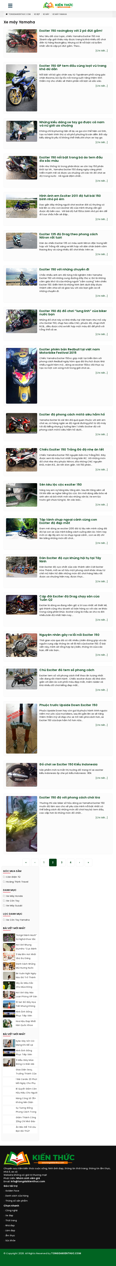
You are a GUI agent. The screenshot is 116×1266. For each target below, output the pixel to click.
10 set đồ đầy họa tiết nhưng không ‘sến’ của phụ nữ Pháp (26, 1008)
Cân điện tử (13, 877)
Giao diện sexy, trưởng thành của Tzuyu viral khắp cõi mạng (26, 1076)
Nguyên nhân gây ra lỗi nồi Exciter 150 (69, 635)
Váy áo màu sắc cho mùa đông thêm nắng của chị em (25, 989)
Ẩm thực (10, 1236)
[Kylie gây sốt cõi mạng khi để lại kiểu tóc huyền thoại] (9, 1044)
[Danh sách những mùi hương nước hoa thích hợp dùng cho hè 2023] (9, 966)
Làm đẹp (10, 1231)
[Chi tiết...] (102, 51)
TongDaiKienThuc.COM (20, 14)
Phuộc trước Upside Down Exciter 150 (68, 705)
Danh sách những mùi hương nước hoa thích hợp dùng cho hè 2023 (26, 970)
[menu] (10, 6)
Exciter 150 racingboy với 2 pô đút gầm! (70, 30)
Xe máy (46, 14)
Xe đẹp (37, 14)
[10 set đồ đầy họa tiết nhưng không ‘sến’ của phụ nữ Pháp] (9, 1007)
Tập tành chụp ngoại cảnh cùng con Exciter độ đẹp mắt (68, 521)
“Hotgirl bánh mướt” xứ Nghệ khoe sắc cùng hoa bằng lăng (26, 941)
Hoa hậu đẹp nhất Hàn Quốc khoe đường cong (26, 1025)
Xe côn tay (12, 901)
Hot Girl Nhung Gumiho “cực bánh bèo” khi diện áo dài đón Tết (26, 951)
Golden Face (12, 1191)
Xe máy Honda (14, 896)
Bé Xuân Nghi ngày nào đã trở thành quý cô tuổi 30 (26, 978)
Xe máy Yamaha (59, 14)
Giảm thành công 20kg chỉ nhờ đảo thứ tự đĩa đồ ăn (26, 1122)
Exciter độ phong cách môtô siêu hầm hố (72, 414)
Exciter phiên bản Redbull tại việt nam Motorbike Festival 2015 (69, 351)
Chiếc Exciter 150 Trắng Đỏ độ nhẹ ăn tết (71, 449)
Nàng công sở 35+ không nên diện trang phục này (26, 1102)
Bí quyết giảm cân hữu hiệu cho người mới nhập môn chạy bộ (26, 1095)
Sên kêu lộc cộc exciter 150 (60, 484)
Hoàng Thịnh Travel (17, 882)
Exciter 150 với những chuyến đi (64, 269)
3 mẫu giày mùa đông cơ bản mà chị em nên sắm (25, 1064)
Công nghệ (11, 1211)
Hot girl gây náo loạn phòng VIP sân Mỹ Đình (26, 997)
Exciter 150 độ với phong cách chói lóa (69, 797)
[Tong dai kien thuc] (58, 5)
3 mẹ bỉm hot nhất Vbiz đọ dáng (26, 956)
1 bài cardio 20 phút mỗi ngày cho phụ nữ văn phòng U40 (26, 1083)
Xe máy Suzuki (14, 906)
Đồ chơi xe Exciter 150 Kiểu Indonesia (68, 764)
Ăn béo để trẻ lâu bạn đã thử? (26, 1129)
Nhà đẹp (10, 1226)
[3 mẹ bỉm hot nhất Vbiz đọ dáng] (9, 960)
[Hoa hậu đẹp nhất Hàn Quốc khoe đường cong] (9, 1027)
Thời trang (11, 1221)
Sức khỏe (10, 1241)
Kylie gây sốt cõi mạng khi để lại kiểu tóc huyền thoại (25, 1047)
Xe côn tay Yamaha (18, 920)
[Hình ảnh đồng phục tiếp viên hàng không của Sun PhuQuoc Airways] (9, 1013)
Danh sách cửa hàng (16, 1196)
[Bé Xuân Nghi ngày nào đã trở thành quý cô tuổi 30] (9, 979)
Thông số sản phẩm (16, 1201)
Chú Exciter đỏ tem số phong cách (66, 670)
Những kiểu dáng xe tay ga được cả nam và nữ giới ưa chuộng (71, 124)
